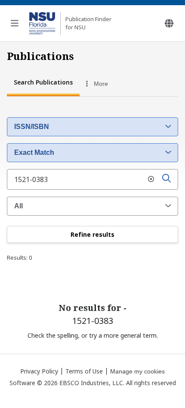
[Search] (166, 179)
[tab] (43, 83)
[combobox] (117, 84)
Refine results (92, 234)
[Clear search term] (151, 179)
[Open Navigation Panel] (14, 23)
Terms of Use (84, 371)
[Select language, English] (169, 23)
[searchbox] (92, 179)
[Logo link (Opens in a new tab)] (42, 23)
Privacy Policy (39, 371)
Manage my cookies (137, 371)
